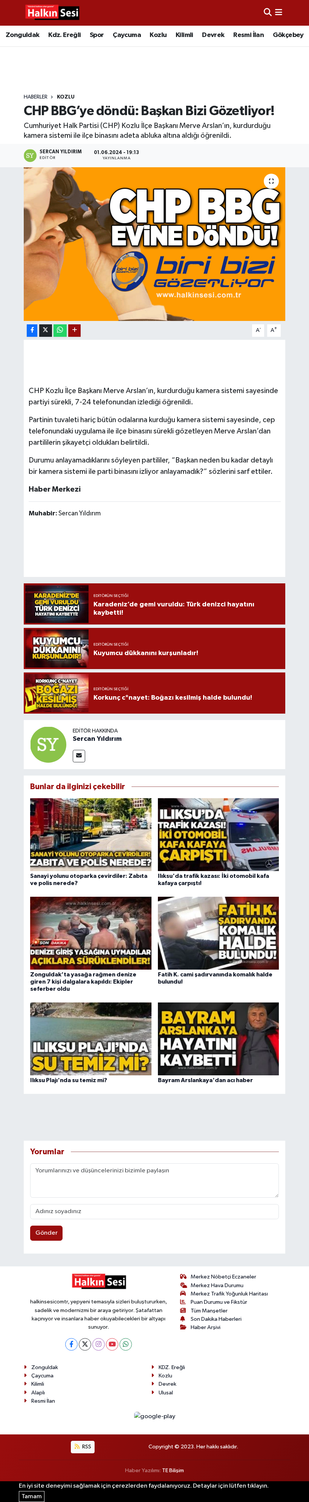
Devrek (213, 35)
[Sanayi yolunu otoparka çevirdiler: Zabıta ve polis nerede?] (90, 834)
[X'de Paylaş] (45, 330)
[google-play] (154, 1416)
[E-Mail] (79, 756)
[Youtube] (112, 1344)
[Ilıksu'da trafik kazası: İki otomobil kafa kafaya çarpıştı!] (218, 834)
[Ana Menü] (278, 12)
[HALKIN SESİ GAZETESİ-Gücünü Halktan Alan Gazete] (52, 13)
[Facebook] (71, 1344)
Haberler (35, 97)
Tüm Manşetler (209, 1311)
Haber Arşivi (205, 1327)
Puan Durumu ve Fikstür (219, 1302)
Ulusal (166, 1393)
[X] (85, 1344)
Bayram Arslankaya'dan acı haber (205, 1080)
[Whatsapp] (125, 1344)
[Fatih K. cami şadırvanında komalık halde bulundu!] (218, 933)
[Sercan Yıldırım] (48, 744)
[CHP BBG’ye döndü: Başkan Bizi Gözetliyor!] (155, 244)
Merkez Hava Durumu (217, 1285)
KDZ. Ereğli (172, 1367)
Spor (97, 35)
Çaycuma (127, 35)
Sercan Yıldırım (97, 739)
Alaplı (38, 1393)
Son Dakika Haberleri (216, 1319)
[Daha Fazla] (74, 330)
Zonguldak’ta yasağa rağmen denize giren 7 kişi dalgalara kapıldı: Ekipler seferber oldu (83, 982)
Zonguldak (23, 35)
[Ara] (268, 12)
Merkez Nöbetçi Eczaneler (223, 1277)
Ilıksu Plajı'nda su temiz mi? (68, 1080)
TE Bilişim (173, 1470)
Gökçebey (288, 35)
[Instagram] (98, 1344)
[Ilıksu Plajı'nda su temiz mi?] (90, 1039)
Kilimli (184, 35)
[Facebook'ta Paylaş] (32, 330)
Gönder (46, 1233)
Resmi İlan (248, 35)
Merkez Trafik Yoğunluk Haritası (229, 1294)
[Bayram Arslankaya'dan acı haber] (218, 1039)
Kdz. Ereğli (64, 35)
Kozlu (158, 35)
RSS (86, 1447)
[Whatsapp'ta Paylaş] (60, 330)
